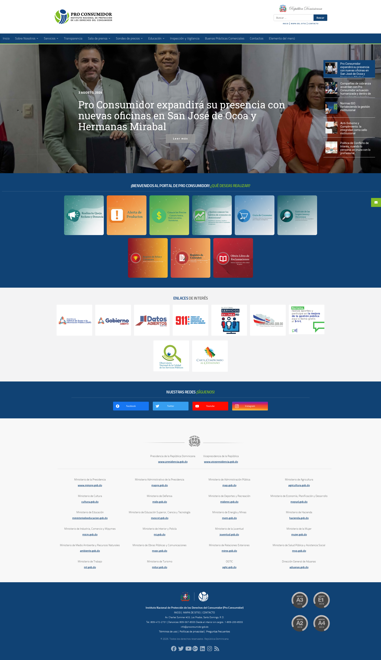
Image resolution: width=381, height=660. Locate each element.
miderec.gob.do (229, 501)
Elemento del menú (282, 38)
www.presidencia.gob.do (173, 461)
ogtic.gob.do (229, 567)
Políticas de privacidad (192, 631)
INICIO (286, 24)
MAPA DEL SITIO (298, 24)
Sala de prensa (97, 38)
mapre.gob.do (159, 485)
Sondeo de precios (128, 38)
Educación (155, 38)
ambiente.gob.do (90, 550)
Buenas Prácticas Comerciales (224, 38)
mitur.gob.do (159, 567)
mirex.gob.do (229, 550)
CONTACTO (313, 24)
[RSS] (216, 648)
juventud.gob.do (229, 534)
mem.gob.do (229, 518)
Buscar (320, 17)
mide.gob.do (159, 501)
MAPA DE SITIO (191, 612)
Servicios (49, 38)
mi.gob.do (159, 534)
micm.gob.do (89, 534)
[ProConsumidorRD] (174, 648)
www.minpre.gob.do (90, 485)
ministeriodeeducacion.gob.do (90, 518)
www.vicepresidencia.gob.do (221, 461)
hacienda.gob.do (299, 518)
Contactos (256, 38)
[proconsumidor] (202, 648)
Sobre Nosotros (25, 38)
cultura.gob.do (89, 501)
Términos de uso (168, 631)
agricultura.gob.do (299, 485)
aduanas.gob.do (299, 567)
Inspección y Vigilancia (184, 38)
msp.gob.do (299, 550)
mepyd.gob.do (299, 501)
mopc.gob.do (159, 550)
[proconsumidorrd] (181, 648)
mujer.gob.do (299, 534)
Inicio (6, 38)
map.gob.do (229, 485)
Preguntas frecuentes (218, 631)
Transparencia (73, 38)
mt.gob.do (90, 567)
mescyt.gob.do (159, 518)
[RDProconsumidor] (188, 648)
